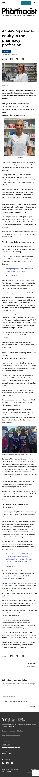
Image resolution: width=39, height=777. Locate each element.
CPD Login (25, 3)
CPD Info (4, 731)
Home (3, 26)
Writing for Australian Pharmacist (11, 735)
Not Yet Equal (31, 666)
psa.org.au (12, 731)
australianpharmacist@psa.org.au (11, 747)
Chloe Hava (7, 54)
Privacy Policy (34, 769)
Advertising (20, 731)
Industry (9, 26)
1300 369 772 (6, 745)
